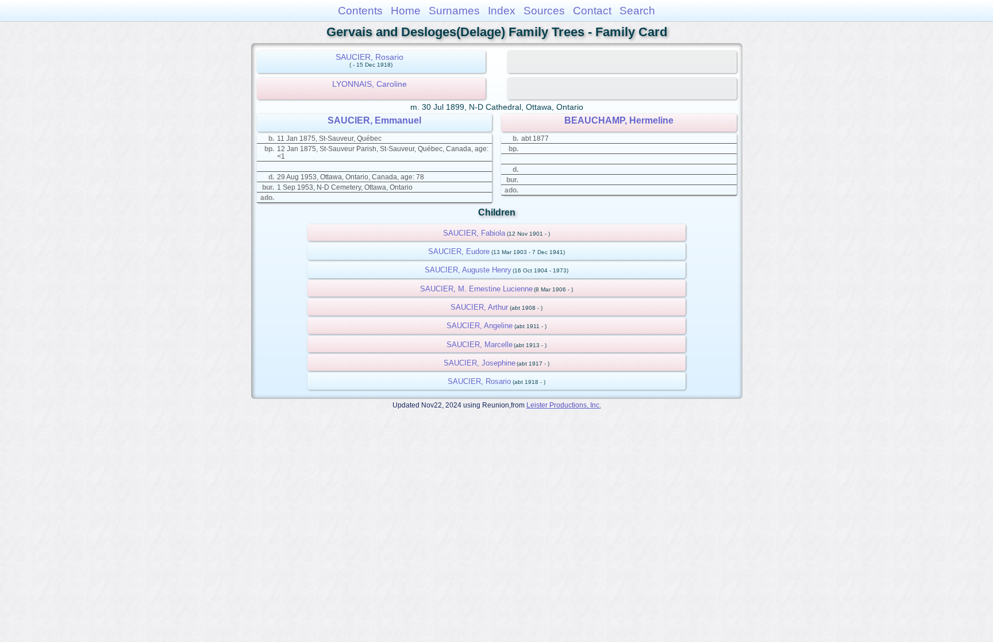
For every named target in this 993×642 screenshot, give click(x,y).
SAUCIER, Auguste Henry (468, 270)
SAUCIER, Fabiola (474, 233)
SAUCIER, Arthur (479, 307)
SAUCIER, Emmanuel (374, 120)
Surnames (454, 11)
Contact (592, 11)
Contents (360, 11)
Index (501, 11)
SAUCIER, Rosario (369, 56)
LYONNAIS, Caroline (369, 84)
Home (406, 11)
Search (637, 11)
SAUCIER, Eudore (459, 251)
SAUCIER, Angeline (480, 325)
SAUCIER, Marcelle (480, 344)
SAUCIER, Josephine (479, 363)
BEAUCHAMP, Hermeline (618, 120)
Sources (544, 11)
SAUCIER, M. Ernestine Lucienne (476, 289)
